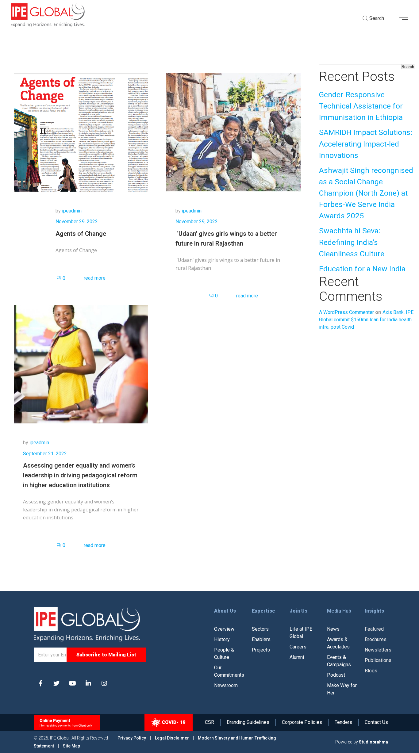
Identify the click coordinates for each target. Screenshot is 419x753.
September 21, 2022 (45, 454)
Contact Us (376, 722)
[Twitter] (56, 683)
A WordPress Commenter (346, 312)
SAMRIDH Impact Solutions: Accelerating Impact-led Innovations (365, 143)
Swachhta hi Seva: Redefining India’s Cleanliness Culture (351, 242)
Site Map (71, 745)
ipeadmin (72, 211)
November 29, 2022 (77, 221)
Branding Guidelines (248, 722)
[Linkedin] (88, 683)
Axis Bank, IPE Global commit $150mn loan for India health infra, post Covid (366, 319)
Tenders (343, 722)
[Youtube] (72, 683)
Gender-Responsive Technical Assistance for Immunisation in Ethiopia (361, 106)
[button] (406, 18)
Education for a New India (362, 268)
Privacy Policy (132, 738)
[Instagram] (104, 683)
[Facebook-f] (40, 683)
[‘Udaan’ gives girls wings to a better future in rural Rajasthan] (233, 132)
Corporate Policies (302, 722)
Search (408, 66)
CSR (209, 722)
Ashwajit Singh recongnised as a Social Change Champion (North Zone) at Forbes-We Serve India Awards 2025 (366, 193)
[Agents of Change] (81, 132)
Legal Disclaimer (172, 738)
